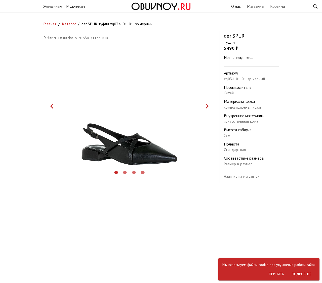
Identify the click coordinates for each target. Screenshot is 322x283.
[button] (315, 6)
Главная (49, 23)
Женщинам (52, 6)
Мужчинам (75, 6)
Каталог (69, 23)
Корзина (277, 6)
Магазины (255, 6)
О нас (236, 6)
